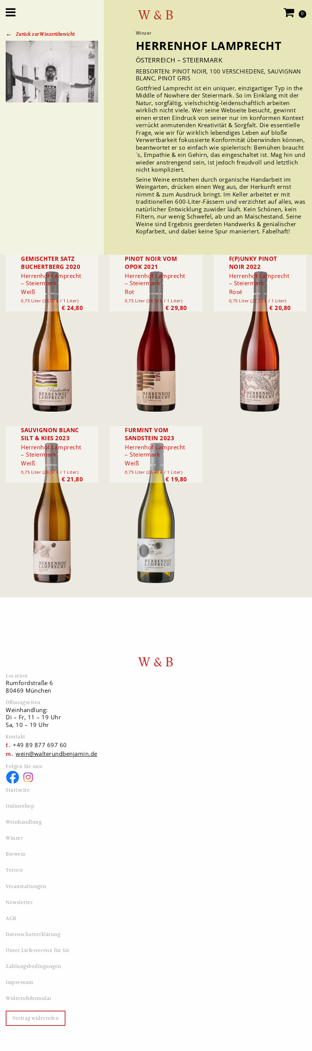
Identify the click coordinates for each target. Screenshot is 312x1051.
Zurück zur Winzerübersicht (45, 34)
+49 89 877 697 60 (40, 745)
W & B (156, 15)
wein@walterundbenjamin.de (56, 753)
